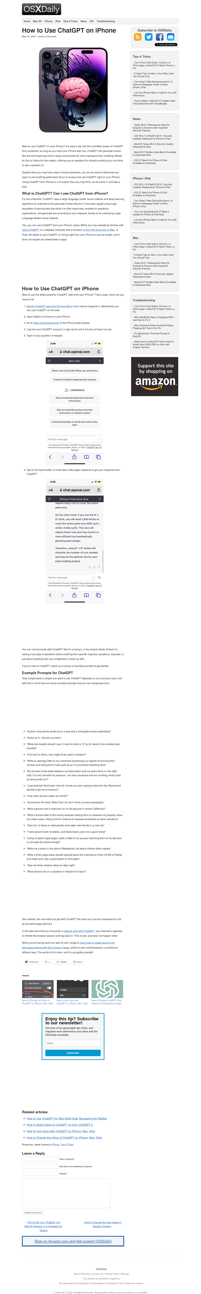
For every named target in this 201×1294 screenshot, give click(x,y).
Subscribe (73, 1053)
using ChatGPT (30, 230)
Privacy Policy (112, 1273)
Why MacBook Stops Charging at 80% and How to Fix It (153, 318)
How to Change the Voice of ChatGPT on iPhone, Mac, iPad (37, 1002)
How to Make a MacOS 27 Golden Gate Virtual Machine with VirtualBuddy (154, 102)
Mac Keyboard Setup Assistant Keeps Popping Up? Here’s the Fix (153, 327)
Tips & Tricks (70, 21)
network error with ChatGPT (79, 931)
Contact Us (97, 1273)
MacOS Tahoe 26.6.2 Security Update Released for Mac (153, 145)
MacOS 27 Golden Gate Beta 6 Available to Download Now (154, 153)
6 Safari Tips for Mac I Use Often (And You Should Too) (153, 75)
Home (27, 21)
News (84, 21)
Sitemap (125, 1273)
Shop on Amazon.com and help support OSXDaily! (73, 1240)
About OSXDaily (82, 1273)
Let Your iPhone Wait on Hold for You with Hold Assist (155, 94)
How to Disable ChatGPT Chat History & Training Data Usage (106, 1002)
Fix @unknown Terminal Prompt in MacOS (151, 335)
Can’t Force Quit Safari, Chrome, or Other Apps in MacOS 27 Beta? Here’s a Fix (154, 65)
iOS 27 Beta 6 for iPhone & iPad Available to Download (150, 161)
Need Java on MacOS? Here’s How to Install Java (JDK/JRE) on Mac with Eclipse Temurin (153, 344)
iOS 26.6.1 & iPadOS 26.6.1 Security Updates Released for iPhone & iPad (152, 137)
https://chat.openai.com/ (46, 323)
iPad (57, 21)
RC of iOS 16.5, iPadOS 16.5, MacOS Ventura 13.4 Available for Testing (43, 1226)
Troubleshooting (106, 21)
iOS (92, 21)
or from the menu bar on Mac (99, 230)
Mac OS (37, 21)
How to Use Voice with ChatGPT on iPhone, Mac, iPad (72, 1002)
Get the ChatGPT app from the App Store (49, 306)
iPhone (48, 21)
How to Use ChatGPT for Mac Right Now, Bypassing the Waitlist (67, 1118)
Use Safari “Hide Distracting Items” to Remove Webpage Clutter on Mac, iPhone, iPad (153, 84)
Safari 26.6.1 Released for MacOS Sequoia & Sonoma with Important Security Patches (151, 127)
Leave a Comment (47, 36)
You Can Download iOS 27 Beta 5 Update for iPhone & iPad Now (151, 213)
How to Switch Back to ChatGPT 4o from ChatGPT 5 (60, 1125)
